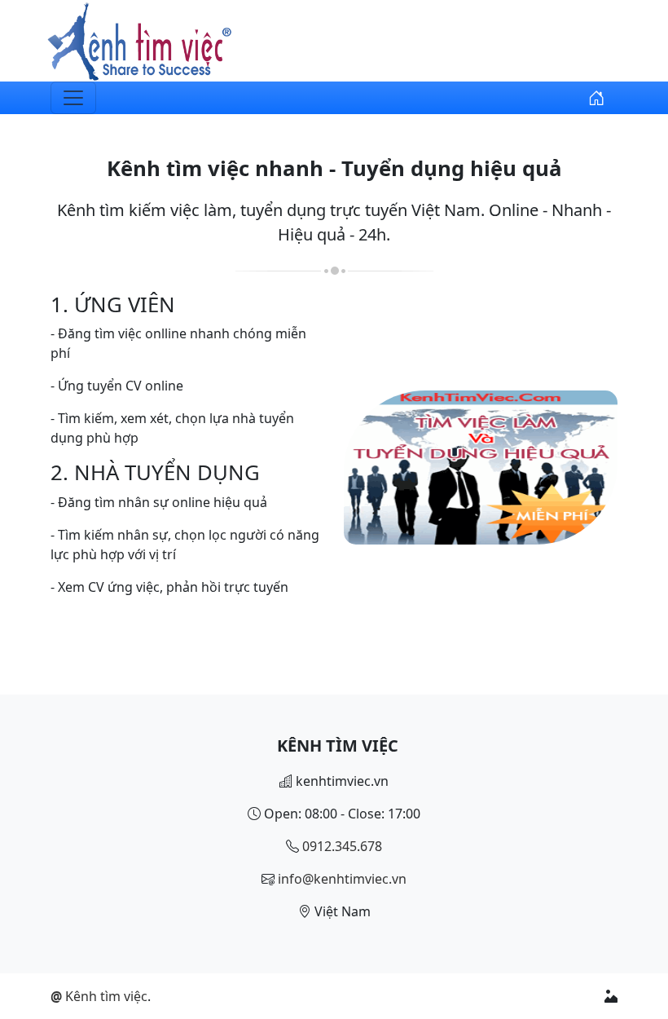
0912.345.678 (342, 846)
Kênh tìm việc (99, 996)
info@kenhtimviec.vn (342, 879)
